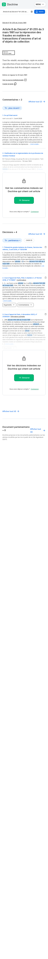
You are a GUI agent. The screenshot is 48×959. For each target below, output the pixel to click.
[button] (24, 259)
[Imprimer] (31, 11)
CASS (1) (29, 240)
